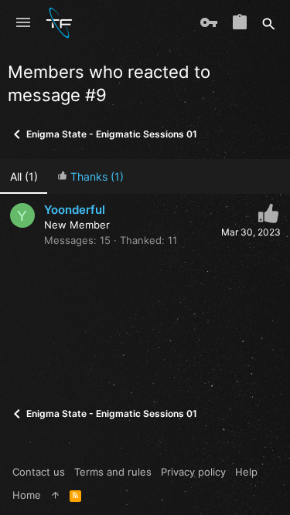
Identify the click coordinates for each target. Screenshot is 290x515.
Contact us (38, 472)
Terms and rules (113, 472)
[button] (23, 23)
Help (246, 472)
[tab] (90, 176)
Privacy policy (193, 472)
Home (26, 495)
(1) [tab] (24, 176)
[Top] (55, 495)
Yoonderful (74, 209)
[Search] (268, 23)
